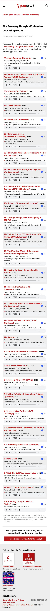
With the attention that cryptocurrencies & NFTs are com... (25, 385)
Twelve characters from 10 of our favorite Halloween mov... (25, 160)
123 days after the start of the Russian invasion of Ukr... (24, 242)
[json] (43, 601)
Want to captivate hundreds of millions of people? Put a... (25, 96)
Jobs (11, 14)
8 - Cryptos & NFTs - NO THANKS (18, 380)
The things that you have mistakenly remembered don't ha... (22, 260)
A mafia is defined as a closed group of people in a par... (24, 464)
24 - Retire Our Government (16, 119)
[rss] (46, 601)
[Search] (47, 7)
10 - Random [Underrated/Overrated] (21, 351)
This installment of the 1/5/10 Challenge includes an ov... (24, 82)
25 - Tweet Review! (12, 105)
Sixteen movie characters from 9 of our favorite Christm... (25, 435)
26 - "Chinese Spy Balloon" (16, 91)
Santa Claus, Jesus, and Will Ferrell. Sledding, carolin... (23, 449)
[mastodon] (32, 601)
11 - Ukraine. (9, 337)
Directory (34, 14)
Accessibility (13, 605)
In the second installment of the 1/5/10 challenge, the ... (24, 328)
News (5, 14)
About (13, 602)
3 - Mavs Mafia (10, 459)
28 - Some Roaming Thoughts (17, 58)
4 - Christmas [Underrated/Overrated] (21, 444)
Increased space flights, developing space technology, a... (25, 492)
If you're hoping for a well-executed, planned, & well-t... (24, 225)
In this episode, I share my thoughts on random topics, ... (25, 311)
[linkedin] (38, 601)
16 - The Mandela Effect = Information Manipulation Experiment (21, 252)
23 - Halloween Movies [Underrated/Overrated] (15, 135)
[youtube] (40, 601)
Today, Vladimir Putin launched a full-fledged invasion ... (24, 342)
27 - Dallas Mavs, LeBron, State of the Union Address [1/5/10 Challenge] (24, 75)
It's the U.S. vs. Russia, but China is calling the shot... (23, 478)
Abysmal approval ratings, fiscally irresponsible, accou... (24, 125)
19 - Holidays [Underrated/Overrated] (21, 203)
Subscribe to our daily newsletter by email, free (25, 539)
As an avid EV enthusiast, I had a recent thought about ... (24, 277)
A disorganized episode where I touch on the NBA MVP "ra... (22, 64)
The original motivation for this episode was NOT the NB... (25, 194)
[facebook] (35, 601)
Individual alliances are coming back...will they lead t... (23, 294)
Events (17, 14)
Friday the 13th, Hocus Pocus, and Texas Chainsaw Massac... (18, 142)
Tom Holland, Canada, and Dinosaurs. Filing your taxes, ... (25, 356)
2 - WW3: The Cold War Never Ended (20, 473)
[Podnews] (18, 6)
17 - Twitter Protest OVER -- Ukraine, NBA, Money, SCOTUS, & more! (23, 235)
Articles (25, 14)
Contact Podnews (26, 605)
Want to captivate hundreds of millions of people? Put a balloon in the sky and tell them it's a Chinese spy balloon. (24, 96)
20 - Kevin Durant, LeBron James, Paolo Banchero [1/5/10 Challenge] (22, 187)
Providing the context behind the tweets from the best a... (25, 110)
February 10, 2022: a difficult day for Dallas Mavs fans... (24, 371)
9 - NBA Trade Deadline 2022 (16, 365)
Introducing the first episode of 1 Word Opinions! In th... (24, 402)
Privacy (5, 605)
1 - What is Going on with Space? (19, 487)
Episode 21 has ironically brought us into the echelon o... (24, 177)
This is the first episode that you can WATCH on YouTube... (25, 418)
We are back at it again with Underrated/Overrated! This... (25, 208)
